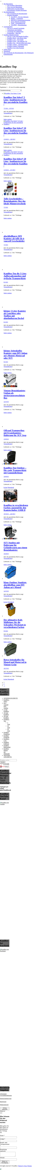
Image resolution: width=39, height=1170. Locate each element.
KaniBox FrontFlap (6, 736)
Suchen (3, 762)
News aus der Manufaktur (14, 7)
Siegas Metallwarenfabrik (18, 22)
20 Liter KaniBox (6, 717)
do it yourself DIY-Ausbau (6, 705)
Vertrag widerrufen (4, 1108)
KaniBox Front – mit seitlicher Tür (17, 41)
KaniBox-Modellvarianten (11, 35)
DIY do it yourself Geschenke (15, 28)
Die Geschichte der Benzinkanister (17, 13)
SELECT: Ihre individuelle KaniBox (17, 36)
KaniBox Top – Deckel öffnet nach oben (19, 43)
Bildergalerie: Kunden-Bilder (15, 9)
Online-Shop (7, 49)
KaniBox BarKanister (7, 746)
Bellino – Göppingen (17, 18)
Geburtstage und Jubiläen (14, 30)
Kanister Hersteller (12, 15)
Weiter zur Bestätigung (5, 1162)
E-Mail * (2, 1139)
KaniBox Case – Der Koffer (15, 39)
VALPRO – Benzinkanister (19, 25)
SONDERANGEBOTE (11, 698)
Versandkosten (8, 113)
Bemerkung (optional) (3, 1150)
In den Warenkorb (9, 487)
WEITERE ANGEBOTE (8, 756)
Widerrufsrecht (4, 1104)
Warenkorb (7, 51)
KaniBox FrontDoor (7, 733)
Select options (8, 119)
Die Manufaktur (8, 4)
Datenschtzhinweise (5, 1098)
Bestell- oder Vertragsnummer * (4, 1144)
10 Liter (8, 726)
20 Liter (8, 730)
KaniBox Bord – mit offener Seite (17, 38)
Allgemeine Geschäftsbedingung (6, 1094)
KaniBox (2, 59)
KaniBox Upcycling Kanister (15, 48)
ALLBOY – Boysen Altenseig (19, 17)
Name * (2, 1135)
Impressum (3, 1101)
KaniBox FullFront (6, 743)
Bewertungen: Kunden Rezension (17, 10)
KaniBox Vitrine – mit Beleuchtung (17, 44)
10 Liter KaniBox (6, 713)
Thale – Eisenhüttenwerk (18, 23)
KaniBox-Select (6, 700)
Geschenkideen (8, 26)
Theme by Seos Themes (25, 1166)
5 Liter (8, 723)
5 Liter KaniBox (6, 710)
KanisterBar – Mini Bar (14, 33)
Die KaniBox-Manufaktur (14, 5)
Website (2, 1157)
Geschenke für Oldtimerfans (15, 31)
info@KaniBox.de (5, 790)
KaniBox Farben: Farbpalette (15, 46)
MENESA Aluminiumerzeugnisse (20, 20)
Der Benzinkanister (9, 12)
